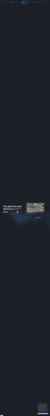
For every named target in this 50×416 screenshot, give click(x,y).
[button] (1, 415)
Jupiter (16, 213)
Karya (14, 213)
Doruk (12, 213)
